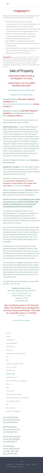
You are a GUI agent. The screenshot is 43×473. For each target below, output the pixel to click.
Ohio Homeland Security (14, 394)
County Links (10, 391)
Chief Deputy (10, 340)
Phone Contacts (11, 367)
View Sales (21, 316)
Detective (9, 350)
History (8, 336)
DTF (7, 360)
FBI (7, 404)
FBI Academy (10, 408)
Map (7, 387)
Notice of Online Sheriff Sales (21, 95)
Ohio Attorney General (13, 401)
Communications (11, 343)
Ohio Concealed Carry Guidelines (16, 381)
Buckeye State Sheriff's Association (17, 398)
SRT (7, 357)
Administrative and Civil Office (15, 353)
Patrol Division (10, 347)
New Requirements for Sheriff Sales (21, 90)
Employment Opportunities (14, 364)
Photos (8, 384)
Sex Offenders (10, 370)
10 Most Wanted (11, 377)
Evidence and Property (13, 411)
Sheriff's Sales (10, 374)
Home (8, 333)
